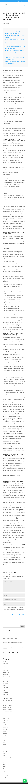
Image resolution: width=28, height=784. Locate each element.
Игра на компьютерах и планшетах (11, 644)
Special (4, 766)
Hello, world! (6, 738)
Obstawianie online (7, 757)
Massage (5, 749)
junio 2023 (5, 687)
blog (4, 722)
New (4, 753)
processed (5, 760)
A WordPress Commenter (9, 655)
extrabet (5, 733)
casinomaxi (5, 727)
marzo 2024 (5, 670)
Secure (4, 762)
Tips (4, 773)
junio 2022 (5, 694)
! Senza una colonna (7, 705)
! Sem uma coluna (7, 703)
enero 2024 (5, 674)
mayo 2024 (5, 666)
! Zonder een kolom (7, 711)
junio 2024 (5, 663)
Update (4, 777)
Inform (4, 744)
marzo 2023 (5, 692)
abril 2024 (5, 668)
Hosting (4, 740)
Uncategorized (6, 775)
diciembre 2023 (6, 677)
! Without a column (7, 709)
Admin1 (6, 22)
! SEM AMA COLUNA (7, 700)
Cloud (4, 731)
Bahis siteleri (6, 718)
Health (4, 736)
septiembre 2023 (7, 683)
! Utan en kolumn (7, 707)
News (18, 22)
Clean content (6, 729)
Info (4, 742)
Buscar (22, 626)
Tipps (4, 771)
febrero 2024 (6, 672)
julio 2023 (5, 685)
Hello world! (19, 655)
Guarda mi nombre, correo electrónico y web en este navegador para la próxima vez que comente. (13, 609)
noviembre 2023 (7, 679)
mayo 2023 (5, 690)
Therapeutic (6, 768)
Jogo (4, 746)
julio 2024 (5, 661)
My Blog (5, 751)
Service (4, 764)
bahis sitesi (5, 720)
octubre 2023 (6, 681)
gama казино (21, 467)
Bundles (5, 725)
